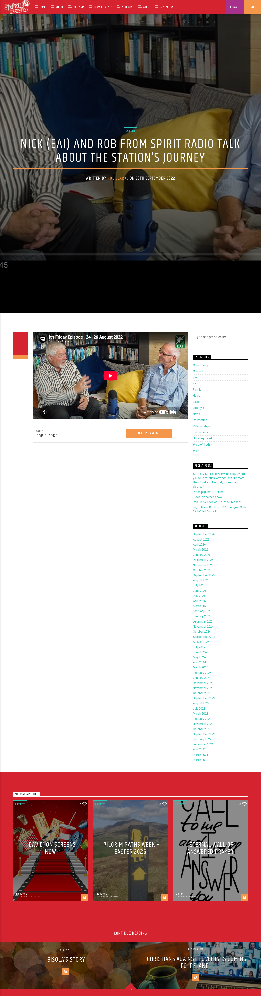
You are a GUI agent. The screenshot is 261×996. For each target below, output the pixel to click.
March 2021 (200, 768)
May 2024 (199, 671)
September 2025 (204, 589)
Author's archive (149, 447)
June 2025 (200, 604)
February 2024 (202, 686)
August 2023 (201, 717)
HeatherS (21, 907)
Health (197, 409)
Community (200, 379)
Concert (198, 385)
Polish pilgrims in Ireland (208, 505)
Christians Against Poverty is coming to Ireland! (197, 976)
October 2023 (202, 707)
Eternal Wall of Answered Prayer (210, 862)
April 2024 (199, 676)
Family (197, 403)
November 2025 (203, 579)
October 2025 (202, 584)
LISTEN (253, 6)
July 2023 (199, 722)
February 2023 (202, 732)
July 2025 (199, 599)
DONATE (234, 6)
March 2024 (200, 681)
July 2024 (199, 661)
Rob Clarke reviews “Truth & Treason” (217, 516)
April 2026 (199, 558)
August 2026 (201, 553)
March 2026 (200, 563)
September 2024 (204, 650)
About (147, 6)
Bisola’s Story (66, 974)
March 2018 (200, 773)
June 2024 (200, 666)
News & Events (103, 6)
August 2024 (201, 655)
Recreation (200, 434)
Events (197, 391)
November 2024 (203, 640)
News (196, 428)
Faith (196, 397)
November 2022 (203, 737)
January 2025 (202, 630)
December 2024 (203, 635)
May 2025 (199, 609)
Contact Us (167, 6)
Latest (130, 137)
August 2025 (201, 594)
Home (43, 6)
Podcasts (78, 6)
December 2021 (203, 758)
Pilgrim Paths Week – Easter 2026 (131, 862)
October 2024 (202, 645)
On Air (60, 6)
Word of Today (202, 458)
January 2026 (202, 568)
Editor (179, 907)
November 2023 (203, 702)
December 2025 (203, 574)
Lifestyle (198, 422)
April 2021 (199, 763)
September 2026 (204, 548)
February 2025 (202, 625)
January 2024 (202, 691)
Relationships (201, 440)
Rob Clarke (117, 184)
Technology (200, 446)
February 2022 (202, 753)
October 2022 (202, 743)
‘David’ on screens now (207, 510)
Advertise (128, 6)
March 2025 (200, 620)
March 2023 (200, 727)
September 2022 (204, 748)
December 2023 (203, 696)
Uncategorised (202, 452)
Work (196, 464)
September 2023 (204, 712)
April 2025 (199, 614)
